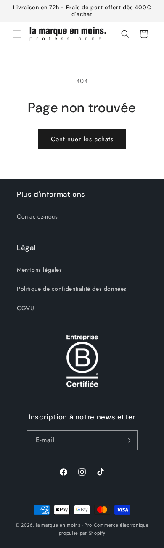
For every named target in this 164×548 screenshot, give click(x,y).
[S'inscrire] (128, 440)
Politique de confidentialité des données (72, 289)
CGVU (25, 308)
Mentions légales (39, 270)
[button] (17, 34)
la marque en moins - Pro (64, 525)
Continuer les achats (82, 139)
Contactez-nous (37, 216)
